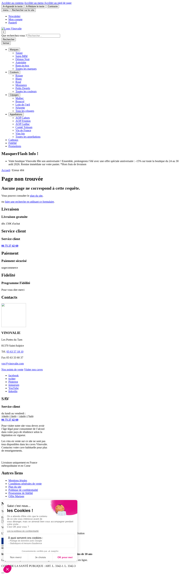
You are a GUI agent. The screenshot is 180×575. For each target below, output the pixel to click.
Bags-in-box (22, 65)
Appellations (16, 114)
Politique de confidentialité (23, 489)
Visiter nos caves (33, 369)
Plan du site (14, 486)
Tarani (18, 52)
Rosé (18, 81)
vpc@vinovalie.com (12, 363)
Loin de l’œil (22, 104)
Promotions (14, 146)
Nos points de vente (12, 369)
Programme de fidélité (20, 493)
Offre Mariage (16, 496)
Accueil (5, 170)
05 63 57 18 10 (15, 351)
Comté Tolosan (23, 127)
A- (35, 6)
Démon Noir (22, 59)
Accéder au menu (34, 2)
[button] (9, 153)
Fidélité (12, 143)
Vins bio (20, 133)
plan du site (36, 195)
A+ (12, 6)
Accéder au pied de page (58, 2)
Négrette (20, 107)
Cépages (14, 95)
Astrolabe (20, 62)
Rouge (19, 75)
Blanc (18, 78)
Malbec (19, 98)
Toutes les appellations (27, 136)
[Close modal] (2, 572)
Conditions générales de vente (25, 483)
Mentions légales (17, 480)
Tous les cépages (24, 110)
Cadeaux (13, 139)
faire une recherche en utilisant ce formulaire (29, 201)
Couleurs (14, 72)
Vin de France (23, 130)
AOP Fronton (23, 120)
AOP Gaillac (22, 124)
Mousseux (21, 85)
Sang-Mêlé (21, 56)
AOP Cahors (22, 117)
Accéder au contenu (12, 2)
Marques (14, 49)
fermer (6, 43)
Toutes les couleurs (26, 91)
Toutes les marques (26, 68)
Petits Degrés (22, 88)
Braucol (19, 101)
